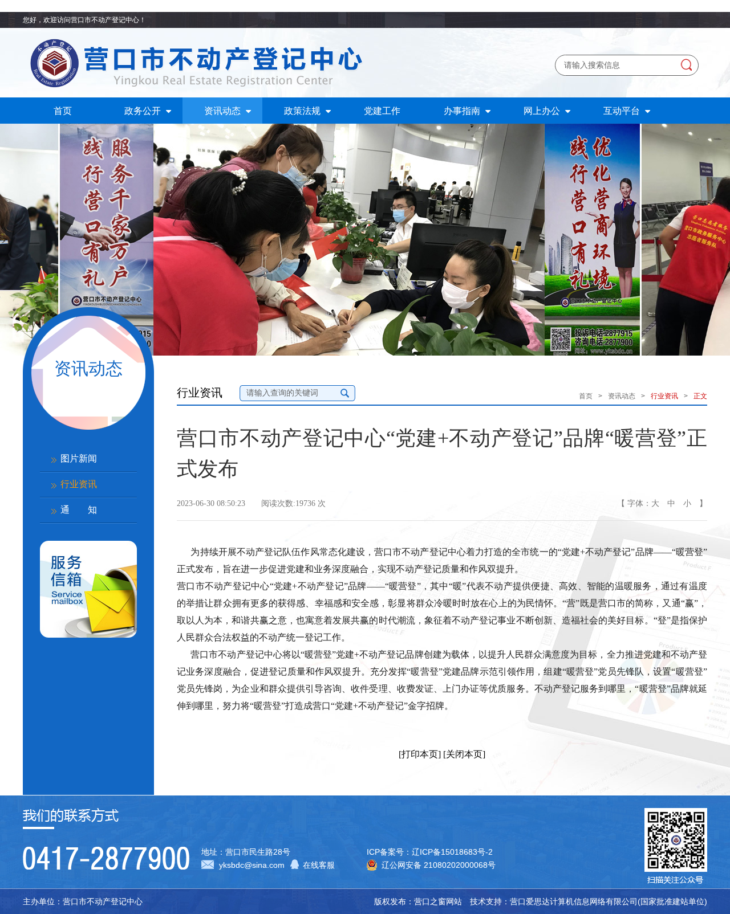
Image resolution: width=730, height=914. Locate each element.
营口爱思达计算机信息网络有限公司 (574, 901)
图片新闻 (78, 458)
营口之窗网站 (438, 901)
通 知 (78, 510)
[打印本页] (420, 754)
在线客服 (319, 865)
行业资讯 (78, 484)
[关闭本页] (464, 754)
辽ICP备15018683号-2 (452, 851)
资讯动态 (621, 396)
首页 (586, 396)
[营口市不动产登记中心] (194, 62)
